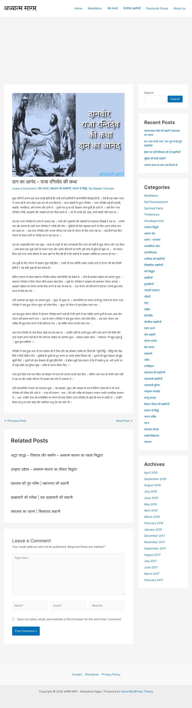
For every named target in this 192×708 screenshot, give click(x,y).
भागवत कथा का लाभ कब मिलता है (160, 165)
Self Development (156, 202)
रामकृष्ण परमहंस (152, 391)
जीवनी (147, 296)
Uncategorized (154, 221)
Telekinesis (151, 214)
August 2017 (152, 555)
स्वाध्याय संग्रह (151, 429)
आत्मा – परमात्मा (152, 239)
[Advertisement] (96, 45)
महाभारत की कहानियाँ (60, 188)
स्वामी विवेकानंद (151, 435)
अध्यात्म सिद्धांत (151, 227)
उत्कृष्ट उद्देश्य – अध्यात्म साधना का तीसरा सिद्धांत (44, 469)
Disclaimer (92, 674)
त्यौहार (147, 309)
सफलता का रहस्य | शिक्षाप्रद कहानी (35, 511)
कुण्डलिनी (149, 284)
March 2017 (152, 573)
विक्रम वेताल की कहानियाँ (156, 404)
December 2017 (154, 535)
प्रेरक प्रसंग (150, 341)
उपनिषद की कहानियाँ (154, 259)
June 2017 (151, 567)
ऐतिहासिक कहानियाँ (153, 265)
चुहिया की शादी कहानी (154, 158)
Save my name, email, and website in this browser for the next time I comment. (69, 619)
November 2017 (154, 542)
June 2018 (151, 498)
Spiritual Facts (153, 208)
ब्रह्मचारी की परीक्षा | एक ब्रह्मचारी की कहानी (42, 497)
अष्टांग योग (149, 233)
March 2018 (152, 517)
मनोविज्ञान (149, 366)
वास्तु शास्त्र (150, 397)
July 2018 (150, 491)
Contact (77, 674)
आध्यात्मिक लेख (152, 246)
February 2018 (153, 523)
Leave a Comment (24, 188)
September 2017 (155, 548)
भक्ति (146, 360)
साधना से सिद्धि (79, 188)
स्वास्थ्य (147, 442)
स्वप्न (146, 423)
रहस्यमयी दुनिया (152, 385)
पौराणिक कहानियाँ (152, 322)
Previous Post (15, 420)
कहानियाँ (148, 277)
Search (149, 93)
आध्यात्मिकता (150, 252)
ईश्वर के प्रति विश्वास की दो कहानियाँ (162, 152)
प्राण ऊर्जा (149, 328)
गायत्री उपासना (152, 290)
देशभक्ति (148, 315)
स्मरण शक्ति (150, 416)
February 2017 (153, 580)
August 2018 (152, 485)
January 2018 (153, 529)
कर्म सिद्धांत (149, 271)
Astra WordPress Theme (137, 691)
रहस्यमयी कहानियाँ (153, 379)
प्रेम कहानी (149, 334)
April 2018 (151, 510)
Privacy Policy (111, 674)
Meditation (151, 195)
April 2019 (151, 472)
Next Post (124, 420)
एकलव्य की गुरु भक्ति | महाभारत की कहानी (40, 483)
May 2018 (150, 504)
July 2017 (150, 561)
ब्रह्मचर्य (148, 353)
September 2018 (155, 479)
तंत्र (146, 303)
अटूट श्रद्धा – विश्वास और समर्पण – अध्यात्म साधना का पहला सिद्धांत (57, 455)
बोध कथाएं (43, 188)
